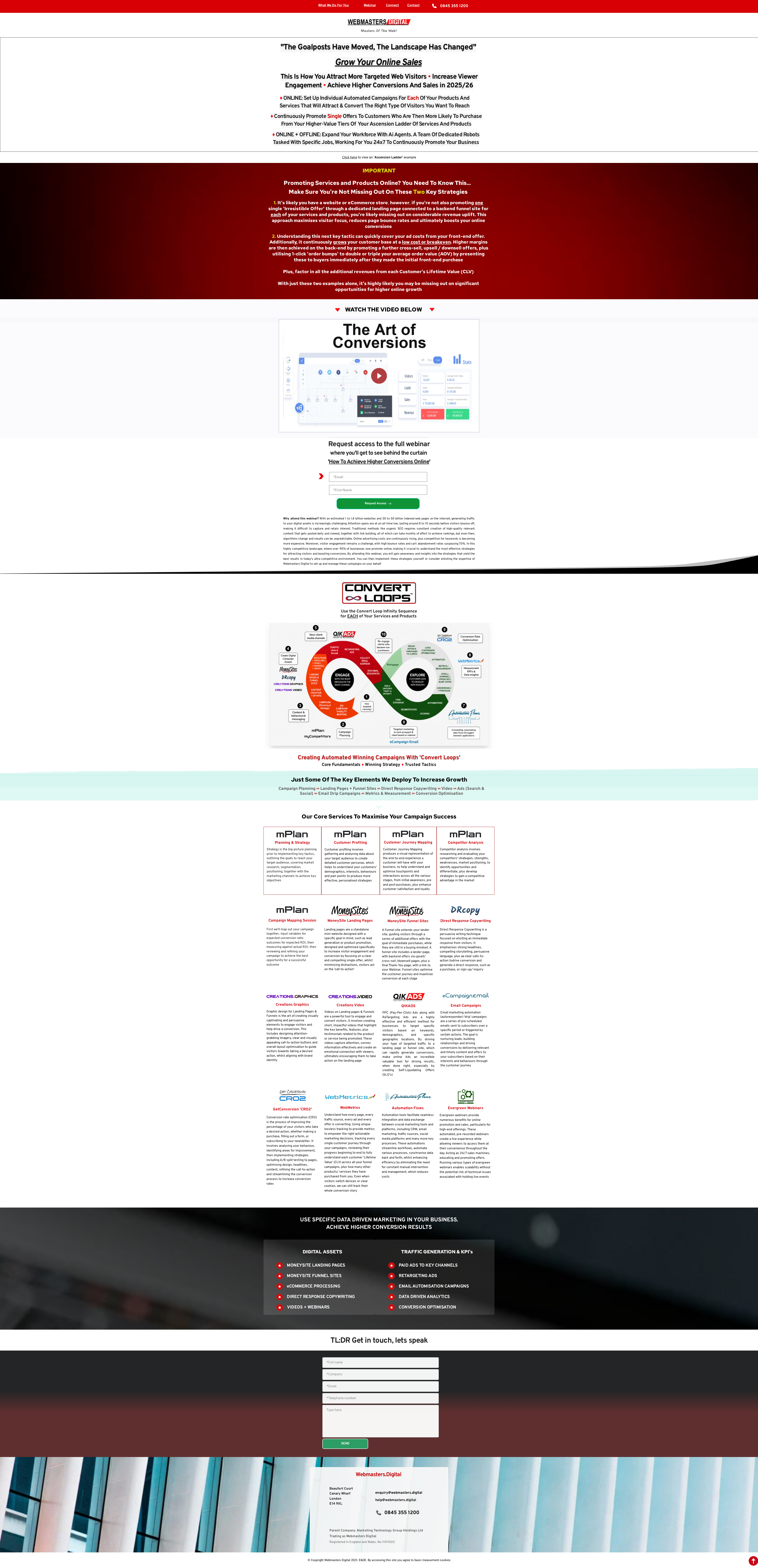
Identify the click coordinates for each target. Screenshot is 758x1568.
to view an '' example (386, 157)
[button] (379, 376)
